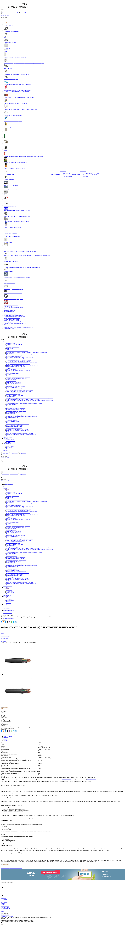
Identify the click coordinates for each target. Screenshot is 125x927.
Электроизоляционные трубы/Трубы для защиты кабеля (20, 358)
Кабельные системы (11, 435)
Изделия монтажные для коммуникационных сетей (19, 354)
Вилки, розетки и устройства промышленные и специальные (21, 362)
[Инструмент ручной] (27, 171)
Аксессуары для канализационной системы (17, 429)
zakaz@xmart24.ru (91, 779)
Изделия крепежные (11, 381)
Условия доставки (10, 441)
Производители (7, 443)
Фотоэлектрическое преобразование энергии (17, 430)
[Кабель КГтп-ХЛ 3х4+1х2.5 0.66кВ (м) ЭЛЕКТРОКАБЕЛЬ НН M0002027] (17, 674)
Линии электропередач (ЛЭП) (13, 356)
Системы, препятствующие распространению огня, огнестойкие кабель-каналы (26, 375)
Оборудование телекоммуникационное (16, 422)
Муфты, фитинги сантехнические (14, 425)
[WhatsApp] (11, 622)
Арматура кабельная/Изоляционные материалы (18, 364)
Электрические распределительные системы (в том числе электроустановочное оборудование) (29, 398)
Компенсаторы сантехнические (14, 428)
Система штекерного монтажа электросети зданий (18, 360)
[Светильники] (27, 45)
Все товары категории (6, 866)
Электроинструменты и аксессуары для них (17, 378)
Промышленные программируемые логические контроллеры (21, 416)
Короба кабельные (10, 353)
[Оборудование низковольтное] (27, 258)
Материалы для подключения (13, 382)
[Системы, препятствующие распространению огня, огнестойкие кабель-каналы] (27, 153)
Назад (7, 489)
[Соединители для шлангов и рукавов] (27, 112)
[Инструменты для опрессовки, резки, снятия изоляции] (27, 82)
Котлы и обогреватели (11, 369)
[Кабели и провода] (27, 23)
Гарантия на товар (10, 442)
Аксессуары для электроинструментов (15, 415)
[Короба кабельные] (27, 66)
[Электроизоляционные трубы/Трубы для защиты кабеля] (27, 87)
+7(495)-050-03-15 (5, 16)
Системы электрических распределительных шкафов (19, 405)
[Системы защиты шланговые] (27, 302)
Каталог (5, 341)
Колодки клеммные (11, 404)
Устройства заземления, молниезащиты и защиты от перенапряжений (23, 399)
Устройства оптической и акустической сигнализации (19, 390)
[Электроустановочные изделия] (27, 28)
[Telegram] (15, 622)
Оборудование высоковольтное (14, 426)
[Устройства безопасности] (27, 141)
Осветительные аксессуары (13, 394)
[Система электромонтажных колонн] (27, 291)
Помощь (3, 904)
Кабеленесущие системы (12, 347)
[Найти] (1, 11)
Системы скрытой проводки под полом (16, 411)
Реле (7, 345)
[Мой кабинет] (1, 14)
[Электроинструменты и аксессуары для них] (27, 165)
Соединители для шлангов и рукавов (15, 366)
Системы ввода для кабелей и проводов (16, 408)
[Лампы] (27, 50)
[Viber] (9, 622)
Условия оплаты (10, 439)
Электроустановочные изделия (14, 344)
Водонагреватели (10, 413)
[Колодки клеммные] (27, 269)
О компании (6, 445)
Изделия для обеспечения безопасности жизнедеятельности (21, 434)
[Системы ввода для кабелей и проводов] (27, 286)
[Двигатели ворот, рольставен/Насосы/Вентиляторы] (27, 219)
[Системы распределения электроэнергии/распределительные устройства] (27, 264)
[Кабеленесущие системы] (27, 40)
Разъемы (8, 374)
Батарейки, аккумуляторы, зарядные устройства (18, 377)
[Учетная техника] (27, 192)
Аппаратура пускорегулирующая (14, 395)
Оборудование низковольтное (13, 401)
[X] (7, 622)
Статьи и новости (10, 446)
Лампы (8, 349)
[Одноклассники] (3, 622)
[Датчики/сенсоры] (27, 239)
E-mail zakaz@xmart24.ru (8, 618)
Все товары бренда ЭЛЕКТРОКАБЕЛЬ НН (11, 868)
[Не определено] (27, 136)
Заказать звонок (4, 481)
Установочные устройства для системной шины (18, 361)
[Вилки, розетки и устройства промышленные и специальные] (27, 95)
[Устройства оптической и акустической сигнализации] (27, 213)
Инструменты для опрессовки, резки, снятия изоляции (19, 357)
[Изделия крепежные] (27, 177)
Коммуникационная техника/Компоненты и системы (19, 388)
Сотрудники (9, 447)
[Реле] (27, 34)
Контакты (5, 450)
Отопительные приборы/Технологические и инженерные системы (22, 365)
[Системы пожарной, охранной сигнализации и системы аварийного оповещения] (27, 60)
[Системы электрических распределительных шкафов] (27, 274)
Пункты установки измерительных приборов (17, 424)
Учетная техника (10, 385)
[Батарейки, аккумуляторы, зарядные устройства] (27, 159)
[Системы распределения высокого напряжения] (27, 130)
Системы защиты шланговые (13, 412)
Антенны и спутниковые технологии (15, 392)
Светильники (9, 348)
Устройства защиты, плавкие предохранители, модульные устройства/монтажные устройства (29, 400)
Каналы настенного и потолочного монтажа (17, 351)
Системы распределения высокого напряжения (18, 370)
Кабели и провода (10, 343)
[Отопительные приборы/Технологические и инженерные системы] (27, 106)
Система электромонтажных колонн (15, 409)
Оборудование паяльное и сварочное (15, 368)
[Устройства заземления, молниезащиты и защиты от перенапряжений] (27, 249)
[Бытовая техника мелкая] (27, 203)
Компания (3, 898)
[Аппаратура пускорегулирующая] (27, 235)
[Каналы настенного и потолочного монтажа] (27, 54)
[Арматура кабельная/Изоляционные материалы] (27, 100)
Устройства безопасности (12, 373)
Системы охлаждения (11, 420)
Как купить (6, 438)
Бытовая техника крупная (12, 421)
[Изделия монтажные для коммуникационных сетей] (27, 71)
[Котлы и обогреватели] (27, 124)
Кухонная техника (7, 437)
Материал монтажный (11, 407)
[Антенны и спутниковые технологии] (27, 224)
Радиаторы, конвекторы (12, 417)
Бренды (2, 911)
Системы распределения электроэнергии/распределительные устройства (24, 403)
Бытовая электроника (11, 418)
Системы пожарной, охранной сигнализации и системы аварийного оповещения (26, 352)
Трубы (8, 431)
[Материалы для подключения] (27, 182)
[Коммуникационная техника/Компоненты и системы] (27, 208)
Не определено (10, 371)
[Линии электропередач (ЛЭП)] (27, 76)
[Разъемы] (27, 147)
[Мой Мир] (5, 622)
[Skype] (13, 622)
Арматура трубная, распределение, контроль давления (19, 433)
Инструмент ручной (11, 379)
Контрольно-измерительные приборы (15, 386)
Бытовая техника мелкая (12, 387)
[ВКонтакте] (1, 622)
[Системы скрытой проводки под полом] (27, 296)
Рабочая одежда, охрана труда (13, 383)
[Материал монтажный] (27, 280)
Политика (8, 448)
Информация (4, 903)
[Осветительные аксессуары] (27, 230)
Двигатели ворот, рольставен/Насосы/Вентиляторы (19, 391)
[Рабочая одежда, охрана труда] (27, 187)
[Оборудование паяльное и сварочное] (27, 118)
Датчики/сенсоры (10, 396)
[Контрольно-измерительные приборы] (27, 198)
